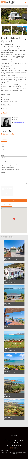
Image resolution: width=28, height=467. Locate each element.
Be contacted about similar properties (10, 169)
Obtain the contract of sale (8, 167)
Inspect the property (6, 165)
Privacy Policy (14, 453)
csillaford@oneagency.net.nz (19, 122)
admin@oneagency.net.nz (14, 445)
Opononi (7, 258)
